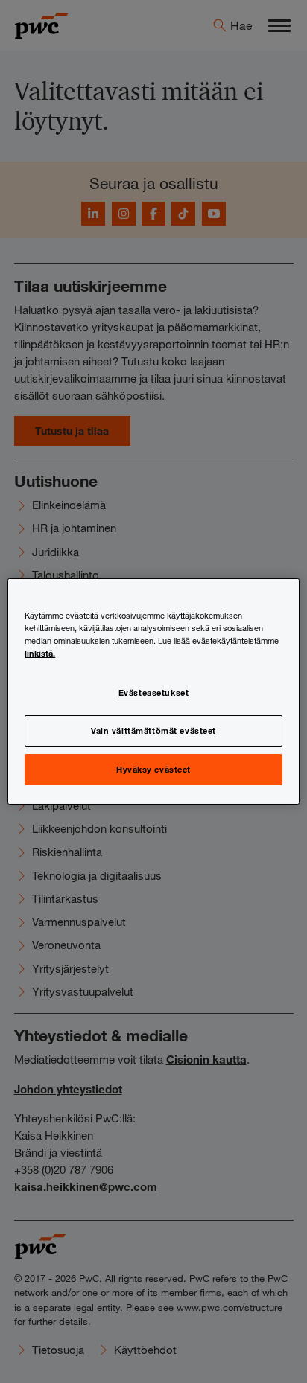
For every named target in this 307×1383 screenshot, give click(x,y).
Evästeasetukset (153, 692)
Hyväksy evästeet (153, 769)
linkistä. (40, 653)
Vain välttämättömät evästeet (153, 730)
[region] (153, 691)
